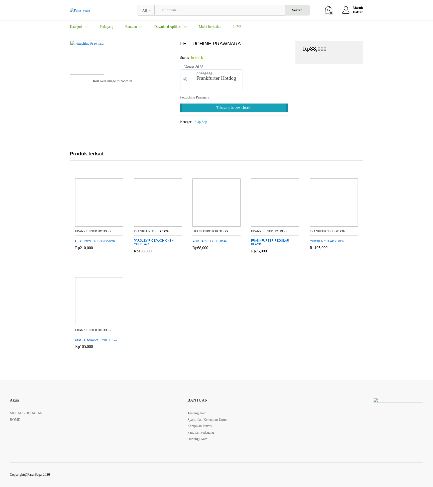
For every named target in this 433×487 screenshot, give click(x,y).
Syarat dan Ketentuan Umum (208, 420)
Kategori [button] (76, 27)
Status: (185, 58)
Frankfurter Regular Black (270, 242)
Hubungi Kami (197, 439)
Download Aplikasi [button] (167, 27)
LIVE (237, 27)
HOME (15, 420)
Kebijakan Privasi (199, 426)
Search (297, 10)
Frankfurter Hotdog (216, 78)
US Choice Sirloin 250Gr (95, 241)
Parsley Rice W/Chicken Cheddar (154, 242)
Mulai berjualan (210, 27)
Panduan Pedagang (200, 432)
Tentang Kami (197, 413)
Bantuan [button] (131, 27)
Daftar (358, 12)
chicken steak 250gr (327, 241)
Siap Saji (200, 122)
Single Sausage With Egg (96, 340)
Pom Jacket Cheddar (210, 241)
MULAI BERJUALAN (26, 413)
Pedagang (106, 27)
